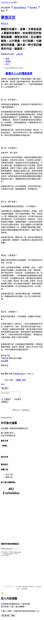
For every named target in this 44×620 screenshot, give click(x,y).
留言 (22, 374)
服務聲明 (25, 589)
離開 (13, 615)
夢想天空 (8, 17)
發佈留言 (5, 402)
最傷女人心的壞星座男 (18, 73)
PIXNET (10, 586)
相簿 (7, 59)
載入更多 (5, 388)
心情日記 (19, 54)
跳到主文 (4, 23)
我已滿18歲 (5, 615)
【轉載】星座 (20, 380)
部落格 (8, 61)
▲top (3, 384)
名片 (7, 64)
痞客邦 (17, 374)
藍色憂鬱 (4, 361)
